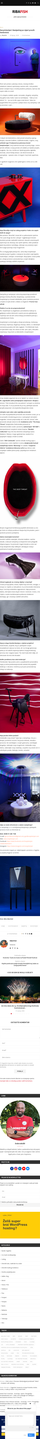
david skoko (4, 1339)
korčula (3, 1350)
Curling (3, 1259)
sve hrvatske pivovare (21, 1358)
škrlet (27, 1367)
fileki (25, 1342)
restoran (9, 1356)
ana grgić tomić (5, 1336)
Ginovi (3, 1280)
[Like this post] (23, 934)
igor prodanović (13, 926)
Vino (2, 1323)
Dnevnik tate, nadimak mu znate (11, 1263)
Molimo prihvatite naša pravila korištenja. (14, 1202)
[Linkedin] (30, 3)
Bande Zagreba (6, 1251)
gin (2, 1344)
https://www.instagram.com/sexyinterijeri (20, 846)
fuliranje (32, 1342)
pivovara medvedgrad (28, 1353)
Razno (3, 1306)
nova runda (4, 1353)
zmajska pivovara (5, 1367)
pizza (2, 1356)
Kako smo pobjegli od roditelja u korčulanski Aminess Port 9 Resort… (17, 1396)
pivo (18, 1353)
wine (28, 1364)
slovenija (10, 1358)
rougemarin (33, 1356)
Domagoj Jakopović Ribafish (26, 1339)
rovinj (3, 1358)
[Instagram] (28, 3)
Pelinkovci (4, 1289)
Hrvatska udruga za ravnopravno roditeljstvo (14, 1347)
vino (31, 1361)
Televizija (4, 1319)
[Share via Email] (31, 934)
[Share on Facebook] (25, 934)
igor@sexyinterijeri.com (31, 836)
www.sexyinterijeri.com (10, 839)
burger (20, 1336)
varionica (33, 1358)
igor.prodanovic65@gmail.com (14, 836)
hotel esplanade (10, 1344)
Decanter (13, 1339)
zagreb (34, 1364)
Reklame (4, 1310)
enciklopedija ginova (7, 1342)
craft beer (34, 1336)
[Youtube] (32, 3)
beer (14, 1336)
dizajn (3, 926)
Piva (2, 1293)
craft (26, 1336)
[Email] (35, 3)
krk (9, 1350)
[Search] (38, 3)
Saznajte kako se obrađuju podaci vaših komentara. (16, 1081)
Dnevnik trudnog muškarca (9, 1268)
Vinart (18, 1361)
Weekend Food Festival (17, 1364)
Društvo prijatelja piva (8, 1272)
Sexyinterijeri (34, 926)
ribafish (17, 1356)
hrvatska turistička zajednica (26, 1344)
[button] (1, 995)
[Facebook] (26, 3)
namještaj (24, 926)
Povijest (4, 1297)
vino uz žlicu (4, 1364)
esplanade (18, 1342)
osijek (12, 1353)
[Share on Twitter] (27, 934)
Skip (25, 1435)
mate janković (25, 1350)
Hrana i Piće (5, 1285)
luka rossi (16, 1350)
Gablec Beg (5, 1276)
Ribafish (4, 35)
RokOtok (4, 1314)
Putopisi (4, 1302)
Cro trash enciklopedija (8, 1255)
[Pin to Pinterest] (29, 934)
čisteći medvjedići (18, 1367)
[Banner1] (20, 1225)
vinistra (25, 1361)
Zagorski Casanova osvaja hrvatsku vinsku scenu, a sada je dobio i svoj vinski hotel (18, 1388)
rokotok (24, 1356)
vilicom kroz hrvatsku (7, 1361)
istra (31, 1347)
